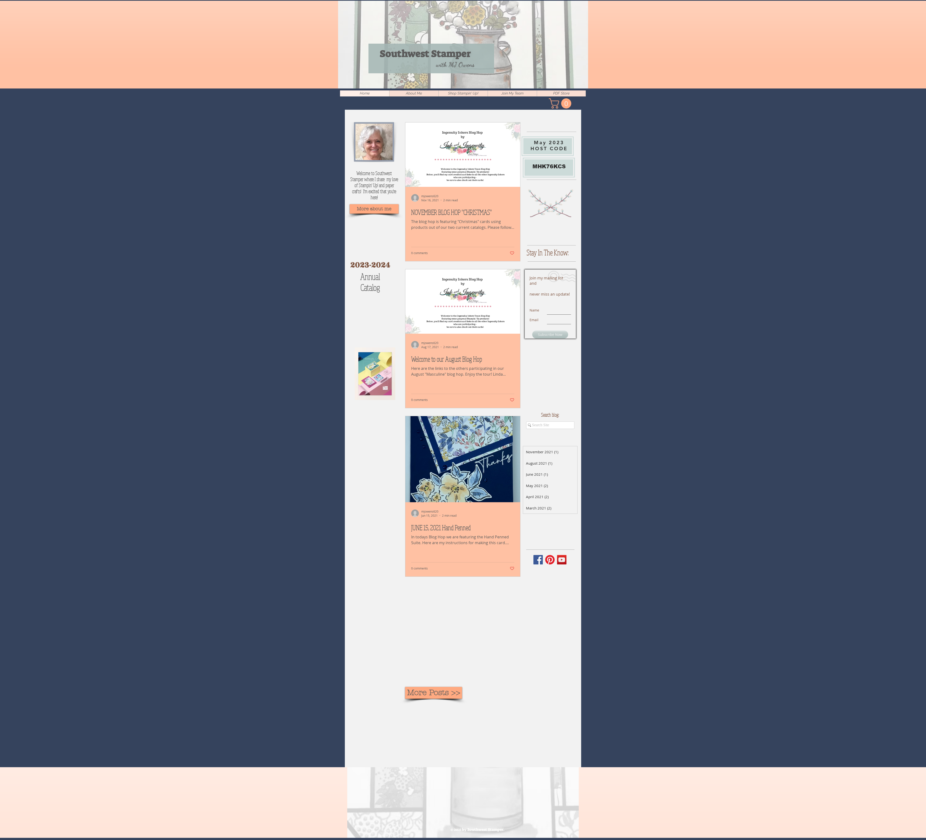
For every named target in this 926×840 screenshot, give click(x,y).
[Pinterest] (550, 559)
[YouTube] (561, 559)
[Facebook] (538, 559)
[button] (561, 103)
